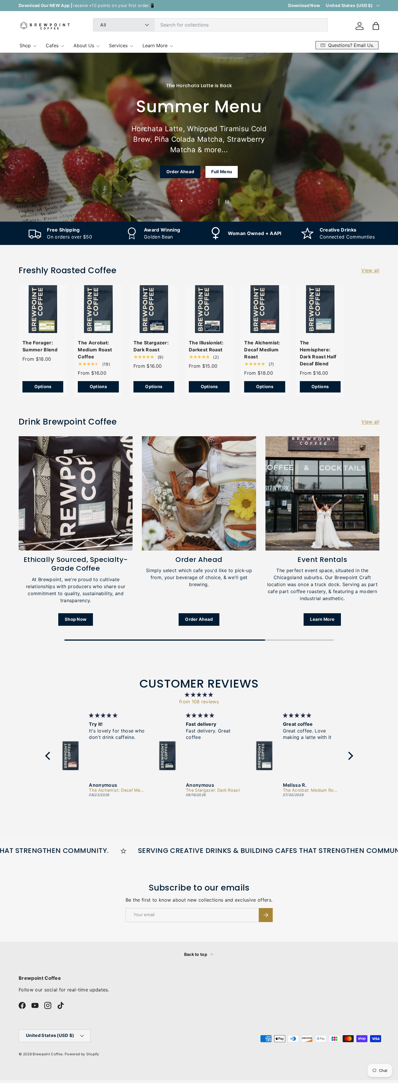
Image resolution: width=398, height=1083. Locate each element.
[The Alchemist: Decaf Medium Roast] (264, 309)
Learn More (155, 45)
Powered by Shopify (82, 1054)
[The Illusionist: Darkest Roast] (209, 309)
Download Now (304, 5)
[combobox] (210, 24)
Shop (25, 45)
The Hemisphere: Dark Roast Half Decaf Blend (318, 353)
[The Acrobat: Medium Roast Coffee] (98, 309)
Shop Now (76, 619)
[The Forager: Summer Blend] (43, 309)
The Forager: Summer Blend (39, 346)
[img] (199, 694)
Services (118, 45)
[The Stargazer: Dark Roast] (154, 309)
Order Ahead (180, 171)
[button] (375, 26)
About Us (83, 45)
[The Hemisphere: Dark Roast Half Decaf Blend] (320, 309)
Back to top (196, 954)
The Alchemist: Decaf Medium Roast (262, 350)
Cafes (52, 45)
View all (370, 270)
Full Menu (221, 171)
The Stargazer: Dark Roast (151, 346)
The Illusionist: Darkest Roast (206, 346)
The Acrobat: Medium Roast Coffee (95, 350)
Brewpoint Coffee (48, 1054)
